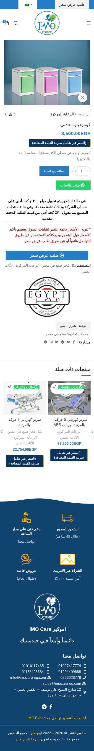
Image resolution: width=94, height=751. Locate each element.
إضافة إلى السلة (54, 171)
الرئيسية (84, 114)
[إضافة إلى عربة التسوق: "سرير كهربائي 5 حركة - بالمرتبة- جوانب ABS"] (54, 387)
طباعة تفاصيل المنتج (73, 326)
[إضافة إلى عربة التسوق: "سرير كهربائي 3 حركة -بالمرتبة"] (10, 387)
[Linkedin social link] (57, 342)
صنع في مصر (56, 334)
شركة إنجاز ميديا (27, 739)
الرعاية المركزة (62, 114)
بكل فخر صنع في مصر (59, 265)
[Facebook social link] (73, 342)
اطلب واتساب (70, 185)
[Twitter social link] (68, 342)
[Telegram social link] (46, 342)
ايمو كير (36, 733)
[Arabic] (26, 4)
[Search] (15, 23)
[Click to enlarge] (82, 97)
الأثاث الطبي (69, 437)
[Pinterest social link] (62, 342)
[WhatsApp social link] (51, 342)
